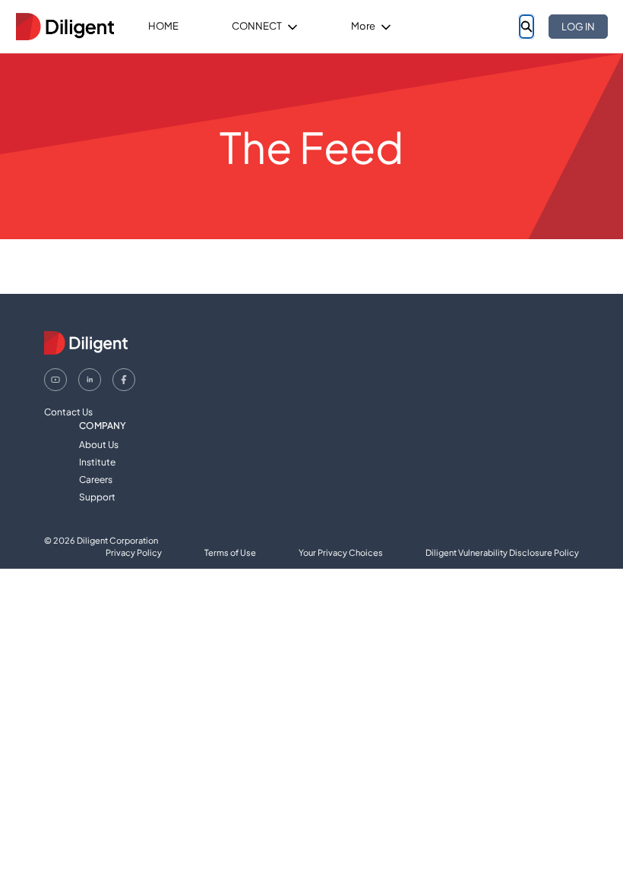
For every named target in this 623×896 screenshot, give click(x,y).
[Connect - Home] (64, 26)
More (363, 26)
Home (163, 26)
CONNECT (257, 26)
